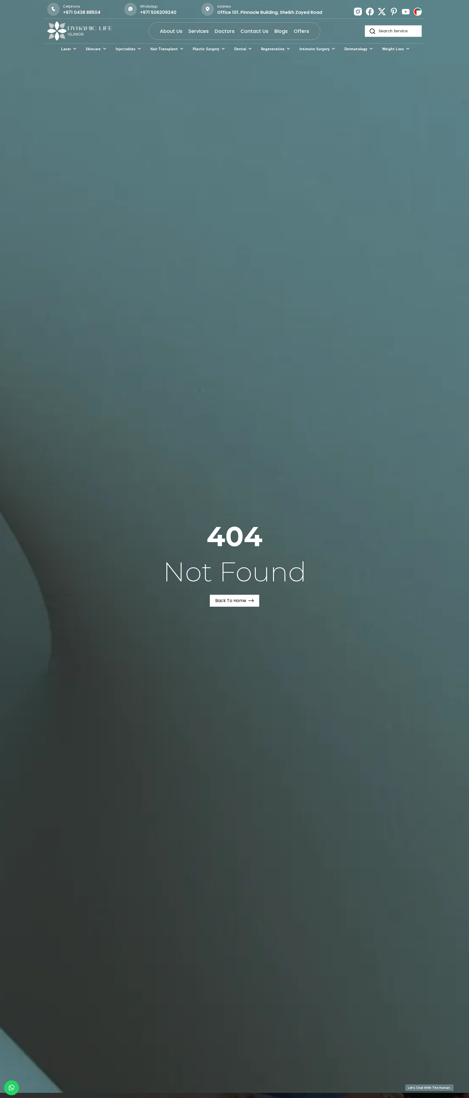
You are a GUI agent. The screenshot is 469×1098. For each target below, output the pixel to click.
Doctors (224, 31)
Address (224, 6)
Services (198, 31)
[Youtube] (406, 12)
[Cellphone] (53, 9)
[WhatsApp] (130, 9)
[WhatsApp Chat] (11, 1087)
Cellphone (71, 6)
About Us (171, 31)
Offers (301, 31)
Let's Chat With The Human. (429, 1088)
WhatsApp (148, 6)
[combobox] (393, 31)
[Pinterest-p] (394, 12)
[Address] (207, 9)
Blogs (281, 31)
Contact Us (254, 31)
